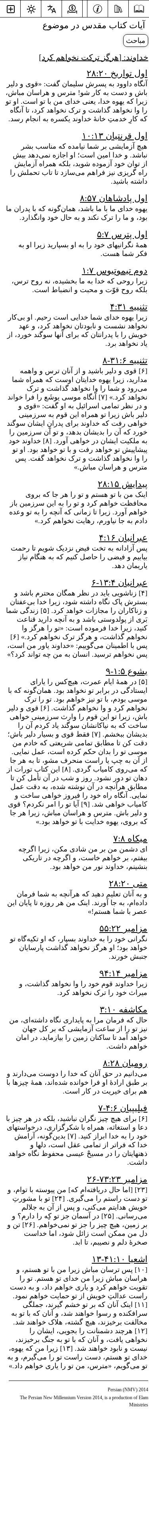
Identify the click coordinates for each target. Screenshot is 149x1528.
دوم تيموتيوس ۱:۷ (114, 270)
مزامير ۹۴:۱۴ (123, 973)
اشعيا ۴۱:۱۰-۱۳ (119, 1259)
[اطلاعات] (97, 8)
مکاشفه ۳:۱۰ (123, 1009)
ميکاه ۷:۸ (130, 839)
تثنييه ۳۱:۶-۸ (125, 360)
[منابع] (118, 8)
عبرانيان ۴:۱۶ (123, 538)
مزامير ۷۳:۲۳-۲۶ (117, 1179)
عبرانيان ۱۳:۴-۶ (119, 583)
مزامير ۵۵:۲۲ (123, 928)
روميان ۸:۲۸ (125, 1063)
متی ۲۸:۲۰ (128, 883)
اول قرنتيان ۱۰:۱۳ (114, 136)
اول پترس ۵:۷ (122, 234)
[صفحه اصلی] (139, 9)
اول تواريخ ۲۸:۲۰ (117, 73)
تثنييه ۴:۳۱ (128, 307)
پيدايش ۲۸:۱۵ (122, 484)
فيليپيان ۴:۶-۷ (122, 1108)
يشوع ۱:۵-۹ (126, 671)
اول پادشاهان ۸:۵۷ (113, 198)
